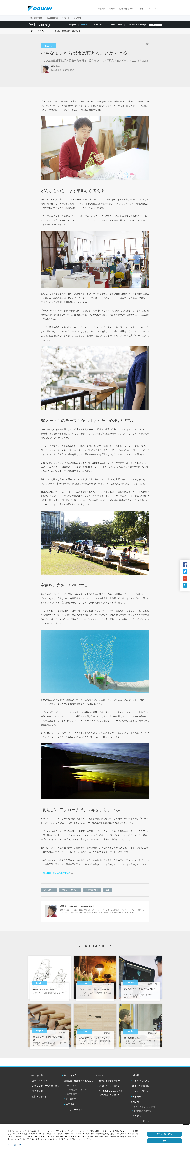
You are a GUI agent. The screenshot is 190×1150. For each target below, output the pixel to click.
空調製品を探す (39, 1096)
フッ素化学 (71, 1099)
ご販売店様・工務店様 (77, 1089)
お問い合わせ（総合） (127, 9)
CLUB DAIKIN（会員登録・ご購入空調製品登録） (112, 1093)
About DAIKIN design (136, 25)
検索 (156, 9)
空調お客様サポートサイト (111, 1080)
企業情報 (112, 9)
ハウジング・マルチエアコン (45, 1086)
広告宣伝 (136, 1116)
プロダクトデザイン (70, 890)
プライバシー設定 (164, 1134)
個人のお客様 (37, 1075)
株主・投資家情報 (140, 1086)
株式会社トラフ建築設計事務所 (56, 873)
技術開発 (136, 1096)
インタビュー (49, 890)
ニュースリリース (140, 1121)
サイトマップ (145, 9)
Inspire (84, 25)
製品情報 (101, 9)
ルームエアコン (39, 1080)
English (155, 25)
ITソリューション (74, 1109)
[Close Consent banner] (186, 1128)
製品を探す (72, 1094)
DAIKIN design (40, 25)
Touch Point (98, 25)
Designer (72, 25)
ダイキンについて (140, 1080)
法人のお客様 (70, 1075)
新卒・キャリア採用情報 (144, 1106)
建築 (107, 890)
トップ (30, 31)
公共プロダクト (92, 890)
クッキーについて (14, 1145)
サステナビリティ (140, 1091)
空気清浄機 (37, 1091)
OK (164, 1141)
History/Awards (115, 25)
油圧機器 (70, 1104)
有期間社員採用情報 (142, 1111)
